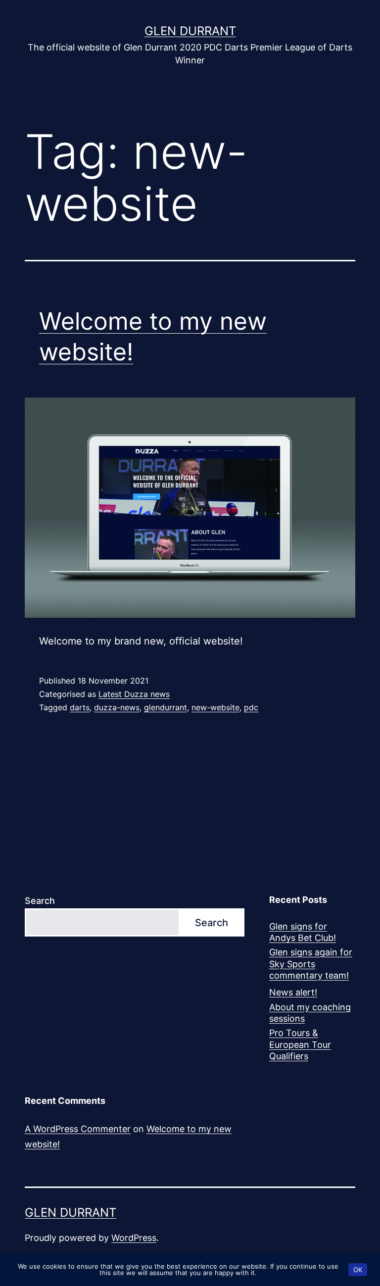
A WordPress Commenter (78, 1129)
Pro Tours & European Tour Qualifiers (300, 1044)
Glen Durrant (190, 31)
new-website (215, 707)
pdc (251, 707)
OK (357, 1270)
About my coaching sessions (310, 1013)
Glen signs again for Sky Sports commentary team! (310, 964)
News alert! (293, 992)
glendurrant (165, 707)
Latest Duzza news (134, 694)
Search (40, 900)
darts (80, 707)
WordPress (133, 1238)
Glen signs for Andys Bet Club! (302, 932)
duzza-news (117, 707)
